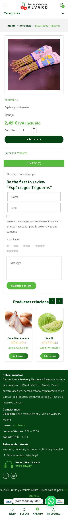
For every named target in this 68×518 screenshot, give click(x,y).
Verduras (25, 25)
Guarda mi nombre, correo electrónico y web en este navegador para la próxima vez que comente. (33, 226)
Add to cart (34, 139)
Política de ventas (14, 455)
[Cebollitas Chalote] (18, 321)
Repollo (50, 338)
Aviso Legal (32, 455)
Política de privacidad (51, 449)
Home (12, 25)
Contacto (20, 449)
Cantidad (10, 130)
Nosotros (8, 449)
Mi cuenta (32, 449)
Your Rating (13, 239)
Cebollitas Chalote (18, 338)
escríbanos (19, 425)
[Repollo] (49, 321)
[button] (61, 5)
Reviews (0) (34, 163)
